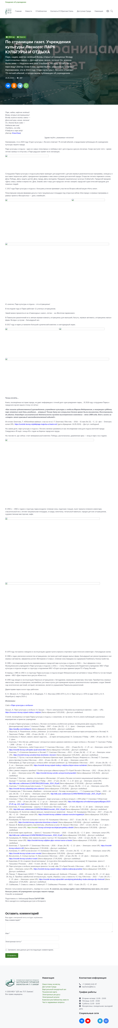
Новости (28, 11)
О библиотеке (41, 11)
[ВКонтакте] (8, 85)
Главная (18, 11)
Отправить (11, 955)
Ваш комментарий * (13, 920)
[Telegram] (20, 85)
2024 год (11, 37)
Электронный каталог (50, 997)
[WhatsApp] (26, 85)
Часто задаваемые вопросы (53, 1002)
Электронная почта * (13, 942)
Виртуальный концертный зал (54, 989)
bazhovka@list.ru (88, 987)
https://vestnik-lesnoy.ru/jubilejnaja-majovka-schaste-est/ (36, 424)
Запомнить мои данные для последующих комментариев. (31, 950)
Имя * (7, 933)
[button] (111, 11)
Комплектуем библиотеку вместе (55, 1000)
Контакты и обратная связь (61, 11)
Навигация (99, 11)
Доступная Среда (84, 11)
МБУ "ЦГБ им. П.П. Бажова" (22, 992)
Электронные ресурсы (51, 995)
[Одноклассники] (14, 85)
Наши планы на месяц (51, 984)
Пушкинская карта (49, 992)
